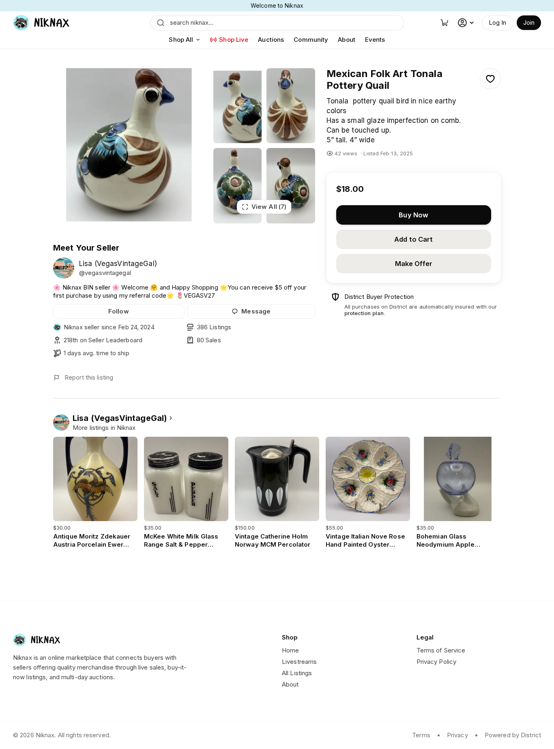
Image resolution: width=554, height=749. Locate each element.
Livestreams (299, 661)
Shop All (181, 39)
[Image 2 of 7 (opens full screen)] (237, 105)
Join (529, 22)
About (346, 39)
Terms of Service (441, 650)
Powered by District (513, 735)
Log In (498, 22)
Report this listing (88, 377)
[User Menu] (467, 22)
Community (311, 39)
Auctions (271, 39)
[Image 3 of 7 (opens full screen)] (290, 105)
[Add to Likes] (490, 78)
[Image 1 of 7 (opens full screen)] (130, 145)
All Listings (297, 673)
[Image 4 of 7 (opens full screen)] (237, 185)
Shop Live (233, 39)
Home (290, 650)
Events (375, 39)
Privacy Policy (437, 661)
